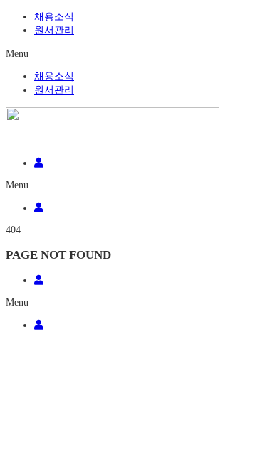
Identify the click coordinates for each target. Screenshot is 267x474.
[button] (133, 54)
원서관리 (54, 30)
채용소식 (54, 16)
